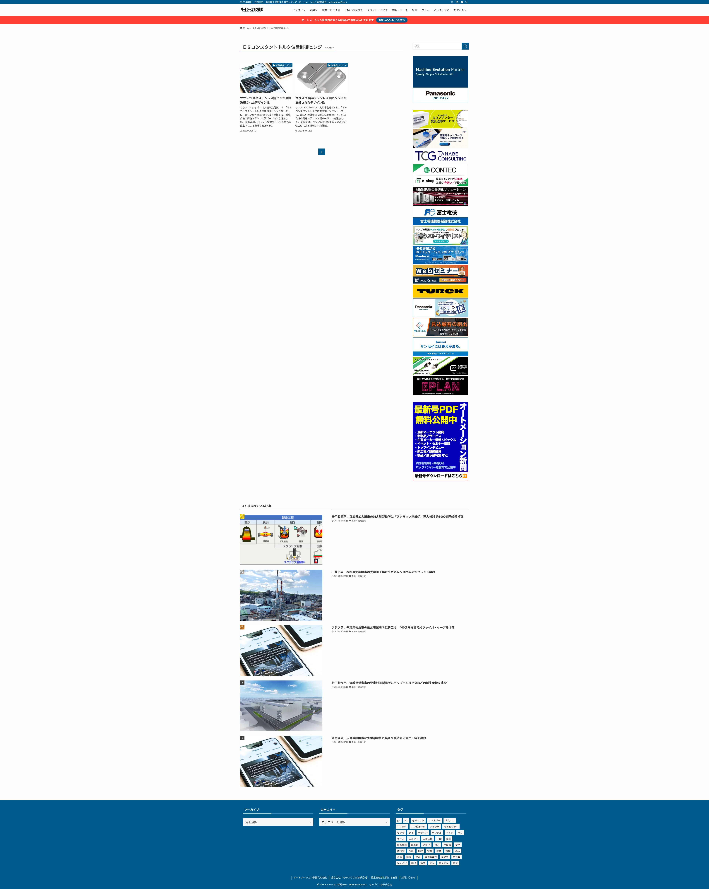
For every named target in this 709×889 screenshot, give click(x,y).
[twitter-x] (452, 2)
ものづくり (418, 820)
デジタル (437, 832)
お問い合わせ (408, 877)
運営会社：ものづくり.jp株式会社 (349, 877)
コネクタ (402, 826)
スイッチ (434, 826)
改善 (438, 851)
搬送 (429, 851)
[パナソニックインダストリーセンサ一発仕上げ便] (440, 316)
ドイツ (449, 832)
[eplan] (440, 393)
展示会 (400, 851)
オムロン (450, 820)
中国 (439, 838)
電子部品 (443, 863)
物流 (418, 857)
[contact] (461, 2)
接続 (420, 851)
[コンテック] (440, 185)
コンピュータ (418, 826)
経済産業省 (431, 857)
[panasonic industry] (440, 101)
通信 (422, 863)
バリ (460, 832)
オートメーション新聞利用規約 (310, 877)
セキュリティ (451, 826)
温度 (399, 857)
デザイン (423, 832)
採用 (411, 851)
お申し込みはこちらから (392, 20)
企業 (448, 838)
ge (398, 820)
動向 (436, 845)
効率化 (426, 845)
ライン (400, 838)
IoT (406, 820)
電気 (455, 863)
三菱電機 (427, 838)
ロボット (413, 838)
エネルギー (435, 820)
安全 (457, 845)
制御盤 (414, 845)
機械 (448, 851)
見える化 (402, 863)
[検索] (466, 2)
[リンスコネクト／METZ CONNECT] (440, 374)
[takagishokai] (440, 282)
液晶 (457, 851)
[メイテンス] (440, 335)
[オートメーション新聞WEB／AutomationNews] (252, 10)
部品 (432, 863)
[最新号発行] (440, 480)
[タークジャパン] (440, 296)
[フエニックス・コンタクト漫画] (440, 243)
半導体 (447, 845)
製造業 (456, 857)
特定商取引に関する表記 (384, 877)
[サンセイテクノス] (440, 355)
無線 (408, 857)
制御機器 (402, 845)
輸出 (413, 863)
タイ (411, 832)
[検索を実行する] (465, 46)
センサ (400, 832)
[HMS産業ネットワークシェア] (440, 147)
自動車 (444, 857)
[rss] (457, 2)
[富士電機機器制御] (440, 224)
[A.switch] (440, 127)
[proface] (440, 263)
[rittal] (440, 205)
